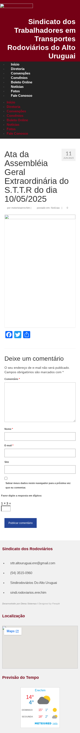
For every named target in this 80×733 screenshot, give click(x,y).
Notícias (55, 207)
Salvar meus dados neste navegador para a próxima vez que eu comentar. (38, 485)
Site (6, 462)
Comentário (12, 379)
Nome (8, 429)
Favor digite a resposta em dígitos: (21, 495)
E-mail (8, 445)
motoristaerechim (20, 207)
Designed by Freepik (49, 603)
